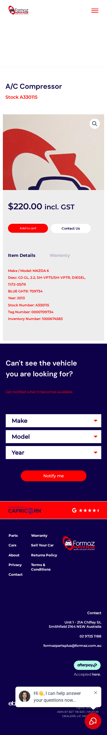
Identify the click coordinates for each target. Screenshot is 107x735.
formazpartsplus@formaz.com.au (72, 645)
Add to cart (28, 228)
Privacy (15, 565)
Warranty (39, 535)
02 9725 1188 (90, 636)
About (14, 555)
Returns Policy (44, 555)
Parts (13, 535)
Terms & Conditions (41, 567)
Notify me (53, 475)
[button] (95, 124)
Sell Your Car (42, 545)
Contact (16, 574)
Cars (12, 545)
